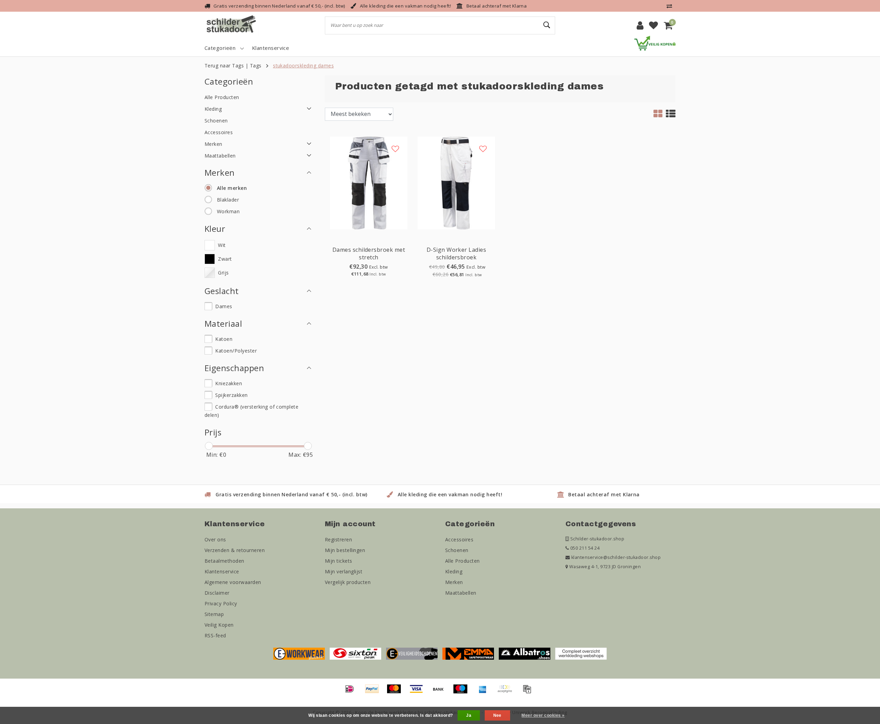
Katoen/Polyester (236, 350)
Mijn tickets (338, 561)
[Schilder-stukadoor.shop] (232, 25)
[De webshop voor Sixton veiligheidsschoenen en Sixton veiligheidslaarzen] (355, 653)
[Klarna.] (507, 692)
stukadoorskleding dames (303, 65)
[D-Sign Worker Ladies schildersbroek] (456, 182)
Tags (256, 65)
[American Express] (485, 692)
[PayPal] (374, 692)
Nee (497, 715)
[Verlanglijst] (653, 25)
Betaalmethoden (224, 561)
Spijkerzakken (231, 395)
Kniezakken (228, 383)
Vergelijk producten (348, 582)
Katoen (223, 339)
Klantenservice (222, 571)
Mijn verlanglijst (343, 571)
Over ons (215, 539)
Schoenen (457, 550)
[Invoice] (528, 692)
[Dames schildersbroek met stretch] (368, 182)
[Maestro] (463, 692)
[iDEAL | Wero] (352, 692)
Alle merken (232, 188)
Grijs (223, 272)
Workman (228, 211)
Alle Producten (462, 561)
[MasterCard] (396, 692)
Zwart (225, 259)
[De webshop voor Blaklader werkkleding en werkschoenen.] (299, 653)
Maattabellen (460, 593)
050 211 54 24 (584, 548)
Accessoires (459, 539)
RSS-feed (215, 635)
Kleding (453, 571)
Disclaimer (217, 593)
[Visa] (419, 692)
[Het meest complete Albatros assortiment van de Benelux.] (524, 653)
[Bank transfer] (441, 692)
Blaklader (228, 199)
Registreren (338, 539)
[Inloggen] (640, 25)
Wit (222, 245)
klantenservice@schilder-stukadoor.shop (616, 557)
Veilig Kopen (219, 625)
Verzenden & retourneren (235, 550)
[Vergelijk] (671, 6)
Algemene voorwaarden (233, 582)
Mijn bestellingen (345, 550)
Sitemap (214, 614)
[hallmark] (654, 42)
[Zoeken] (547, 25)
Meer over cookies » (542, 715)
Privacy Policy (221, 603)
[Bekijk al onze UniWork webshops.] (581, 653)
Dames (223, 306)
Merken (454, 582)
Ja (468, 715)
